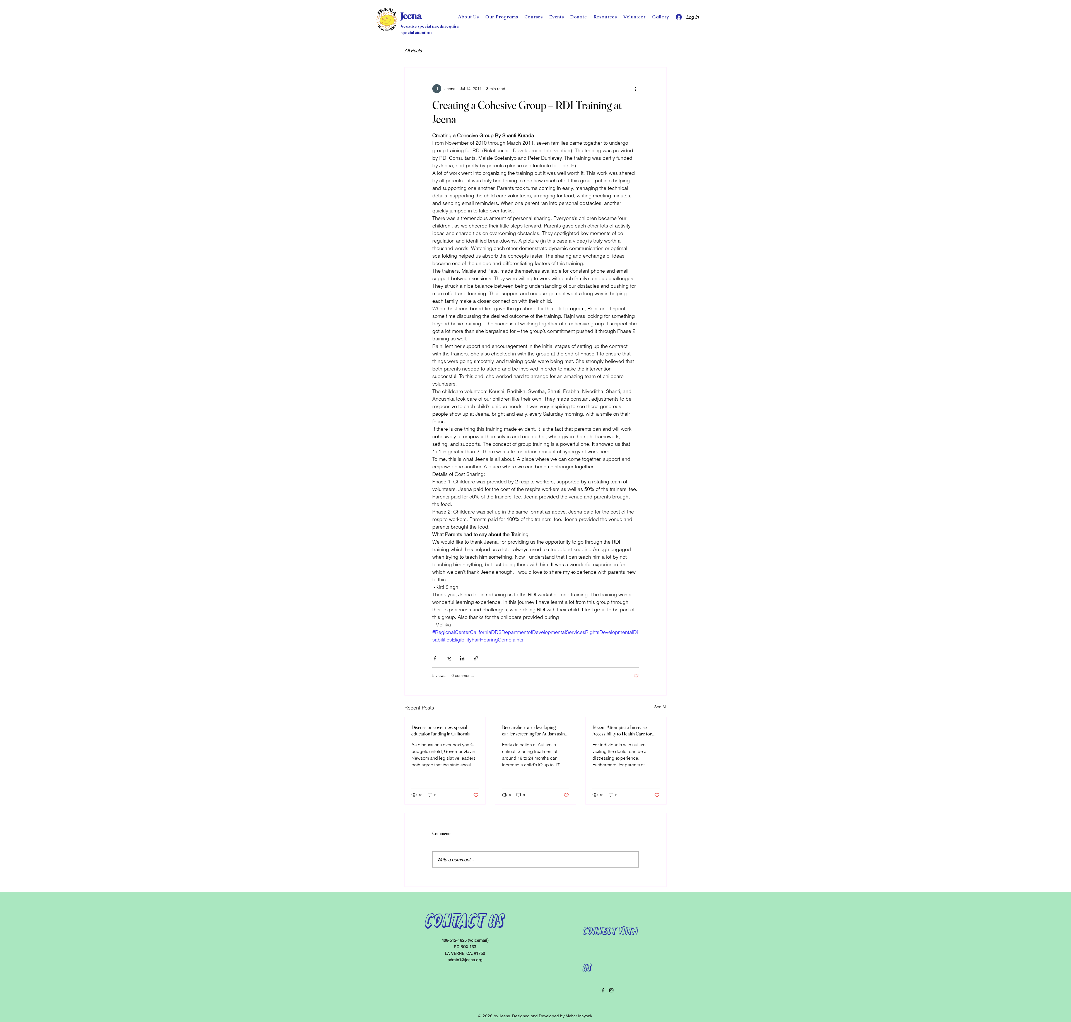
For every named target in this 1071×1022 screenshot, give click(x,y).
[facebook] (603, 990)
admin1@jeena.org (465, 960)
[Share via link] (476, 658)
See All (660, 706)
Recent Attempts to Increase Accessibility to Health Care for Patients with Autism (622, 730)
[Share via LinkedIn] (462, 658)
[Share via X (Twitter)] (448, 658)
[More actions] (635, 88)
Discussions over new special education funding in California (441, 730)
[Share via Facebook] (435, 658)
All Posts (413, 50)
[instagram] (611, 990)
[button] (578, 17)
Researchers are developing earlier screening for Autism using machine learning (534, 730)
